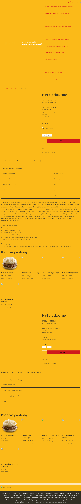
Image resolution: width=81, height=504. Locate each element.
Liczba (44, 133)
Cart (59, 6)
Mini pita (47, 46)
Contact (70, 6)
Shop (66, 66)
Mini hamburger (66, 26)
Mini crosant (49, 26)
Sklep (70, 66)
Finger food (48, 13)
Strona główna (50, 72)
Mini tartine (59, 46)
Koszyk (47, 20)
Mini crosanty (57, 26)
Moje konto (48, 52)
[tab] (7, 161)
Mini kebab (48, 39)
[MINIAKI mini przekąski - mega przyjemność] (12, 43)
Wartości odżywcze (7, 161)
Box (52, 6)
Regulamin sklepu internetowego (54, 66)
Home (62, 13)
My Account (56, 52)
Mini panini (61, 39)
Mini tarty (66, 46)
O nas (62, 52)
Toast (57, 72)
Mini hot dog (58, 33)
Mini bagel (53, 20)
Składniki (20, 161)
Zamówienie (68, 79)
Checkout (64, 6)
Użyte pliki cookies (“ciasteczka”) (54, 79)
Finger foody (56, 13)
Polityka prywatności (51, 59)
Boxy (55, 6)
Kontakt (67, 13)
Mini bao (66, 20)
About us (47, 6)
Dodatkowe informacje (33, 161)
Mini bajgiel (60, 20)
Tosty (61, 72)
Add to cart (63, 141)
